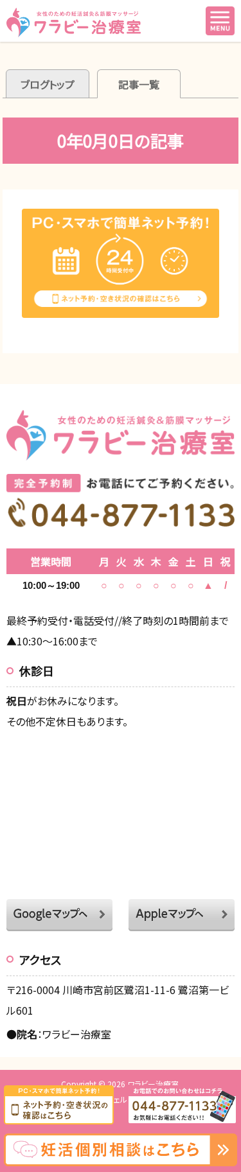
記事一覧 (138, 84)
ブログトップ (48, 84)
